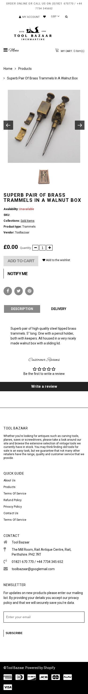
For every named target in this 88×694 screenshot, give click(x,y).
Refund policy (13, 500)
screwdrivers (33, 439)
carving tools (69, 436)
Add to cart (21, 260)
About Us (9, 480)
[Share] (8, 291)
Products (25, 68)
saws (17, 439)
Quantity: (26, 248)
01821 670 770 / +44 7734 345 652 (37, 562)
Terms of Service (15, 493)
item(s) (72, 51)
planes (8, 439)
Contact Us (11, 513)
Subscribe (14, 633)
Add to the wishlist (57, 260)
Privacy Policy (13, 506)
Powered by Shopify (40, 668)
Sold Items (27, 220)
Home (8, 68)
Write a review (44, 386)
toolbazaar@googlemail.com (33, 569)
